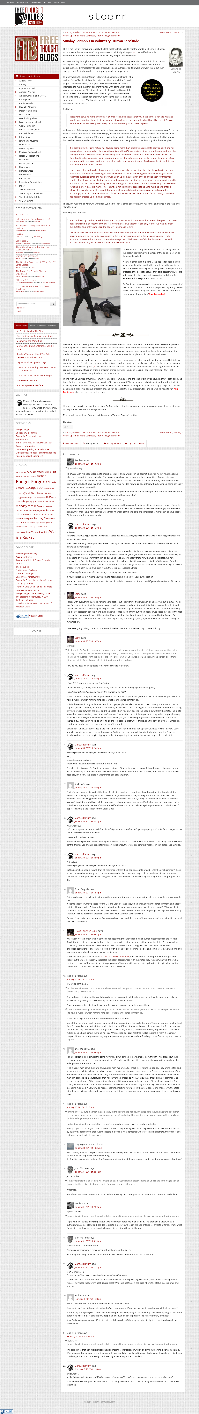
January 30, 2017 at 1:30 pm (87, 527)
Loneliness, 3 (22, 240)
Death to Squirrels (28, 110)
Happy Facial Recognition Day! (31, 362)
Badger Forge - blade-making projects (34, 593)
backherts (20, 234)
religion (19, 514)
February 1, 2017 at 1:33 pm (88, 1299)
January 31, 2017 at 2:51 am (87, 1171)
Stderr (22, 185)
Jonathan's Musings (28, 140)
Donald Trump (44, 493)
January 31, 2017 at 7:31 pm (87, 1267)
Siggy (37, 258)
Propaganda (39, 510)
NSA (40, 506)
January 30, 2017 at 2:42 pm (87, 748)
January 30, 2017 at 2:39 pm (87, 678)
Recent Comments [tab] (37, 325)
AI (28, 471)
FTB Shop (47, 2)
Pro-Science (25, 174)
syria (17, 522)
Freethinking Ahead (28, 118)
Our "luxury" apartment (27, 256)
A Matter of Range (25, 573)
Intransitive (24, 137)
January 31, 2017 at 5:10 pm (87, 1241)
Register (20, 307)
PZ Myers (37, 222)
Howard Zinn (43, 502)
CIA (45, 482)
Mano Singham (26, 148)
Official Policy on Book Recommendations (36, 452)
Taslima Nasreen (27, 189)
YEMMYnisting (26, 200)
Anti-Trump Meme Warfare (30, 385)
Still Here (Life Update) (26, 280)
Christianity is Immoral (27, 432)
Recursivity (24, 178)
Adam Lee (40, 276)
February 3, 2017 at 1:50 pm (88, 1369)
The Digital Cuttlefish (29, 197)
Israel (51, 501)
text (134, 52)
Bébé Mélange (38, 237)
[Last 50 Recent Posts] (23, 215)
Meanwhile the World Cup (29, 341)
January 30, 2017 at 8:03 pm (87, 1052)
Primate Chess (26, 170)
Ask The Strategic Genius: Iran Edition (35, 336)
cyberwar (29, 492)
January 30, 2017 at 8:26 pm (80, 1107)
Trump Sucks (42, 526)
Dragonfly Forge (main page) (29, 436)
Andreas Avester (27, 92)
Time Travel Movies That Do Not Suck (34, 442)
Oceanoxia (24, 159)
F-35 (49, 497)
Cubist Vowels (26, 103)
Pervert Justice (26, 163)
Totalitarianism (21, 527)
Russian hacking (29, 514)
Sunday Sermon (44, 518)
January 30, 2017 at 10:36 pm (88, 1148)
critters (19, 493)
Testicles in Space (24, 600)
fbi (23, 501)
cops (27, 488)
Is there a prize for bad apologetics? (33, 219)
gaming (29, 501)
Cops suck (36, 488)
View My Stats (36, 615)
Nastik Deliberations (29, 155)
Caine (77, 593)
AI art (33, 471)
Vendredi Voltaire (40, 531)
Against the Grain (27, 88)
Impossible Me (26, 133)
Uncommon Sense (23, 532)
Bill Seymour (25, 99)
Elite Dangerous (39, 498)
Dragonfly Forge (24, 497)
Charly (33, 267)
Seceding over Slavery (26, 553)
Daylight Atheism (27, 107)
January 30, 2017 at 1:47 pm (87, 641)
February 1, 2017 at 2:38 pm (80, 1336)
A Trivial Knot (25, 80)
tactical (23, 522)
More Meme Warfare (27, 380)
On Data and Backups (26, 570)
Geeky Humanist (27, 125)
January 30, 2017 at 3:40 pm (87, 787)
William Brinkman (49, 282)
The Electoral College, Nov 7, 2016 (32, 596)
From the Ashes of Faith (30, 122)
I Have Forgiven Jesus (29, 129)
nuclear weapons (24, 510)
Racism (50, 510)
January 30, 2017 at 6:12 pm (80, 979)
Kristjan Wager (39, 291)
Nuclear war (47, 506)
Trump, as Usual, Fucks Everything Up (35, 375)
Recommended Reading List (29, 456)
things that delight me (43, 522)
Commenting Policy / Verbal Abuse (32, 449)
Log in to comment (136, 443)
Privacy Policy (22, 2)
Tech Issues (36, 2)
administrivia (21, 472)
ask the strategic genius (26, 476)
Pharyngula (24, 167)
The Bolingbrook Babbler (31, 193)
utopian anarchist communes (115, 956)
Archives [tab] (52, 325)
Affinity (22, 84)
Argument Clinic (44, 471)
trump (32, 526)
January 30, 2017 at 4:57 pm (87, 821)
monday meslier (27, 506)
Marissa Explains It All (30, 152)
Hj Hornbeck (46, 243)
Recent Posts (59, 2)
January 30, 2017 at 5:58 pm (87, 892)
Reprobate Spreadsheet (30, 182)
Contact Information (25, 446)
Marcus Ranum (82, 524)
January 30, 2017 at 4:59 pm (87, 857)
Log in (19, 311)
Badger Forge (22, 429)
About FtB (10, 2)
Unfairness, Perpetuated (28, 576)
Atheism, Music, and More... (32, 95)
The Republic (22, 439)
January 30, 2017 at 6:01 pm (87, 934)
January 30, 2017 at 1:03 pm (87, 463)
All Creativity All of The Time (30, 331)
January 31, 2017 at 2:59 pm (87, 1207)
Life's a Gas (24, 144)
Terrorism (30, 522)
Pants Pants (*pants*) (170, 32)
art (54, 471)
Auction (41, 476)
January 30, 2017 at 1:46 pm (87, 597)
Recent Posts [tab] (21, 325)
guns (35, 501)
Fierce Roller (25, 114)
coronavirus (50, 488)
